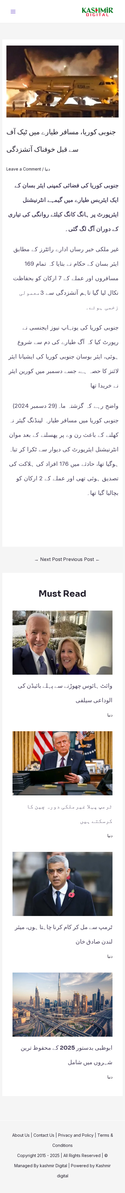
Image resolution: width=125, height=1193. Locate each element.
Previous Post (81, 559)
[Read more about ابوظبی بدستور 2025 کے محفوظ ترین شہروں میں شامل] (62, 1004)
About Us (21, 1135)
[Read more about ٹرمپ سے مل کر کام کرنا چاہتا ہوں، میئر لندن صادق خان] (62, 883)
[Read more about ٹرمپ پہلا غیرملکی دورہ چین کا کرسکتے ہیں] (62, 762)
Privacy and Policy (76, 1135)
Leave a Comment (23, 168)
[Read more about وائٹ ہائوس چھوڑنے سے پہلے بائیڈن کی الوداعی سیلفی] (62, 642)
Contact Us (43, 1135)
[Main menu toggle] (13, 11)
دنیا (47, 168)
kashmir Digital (53, 1165)
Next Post (48, 559)
